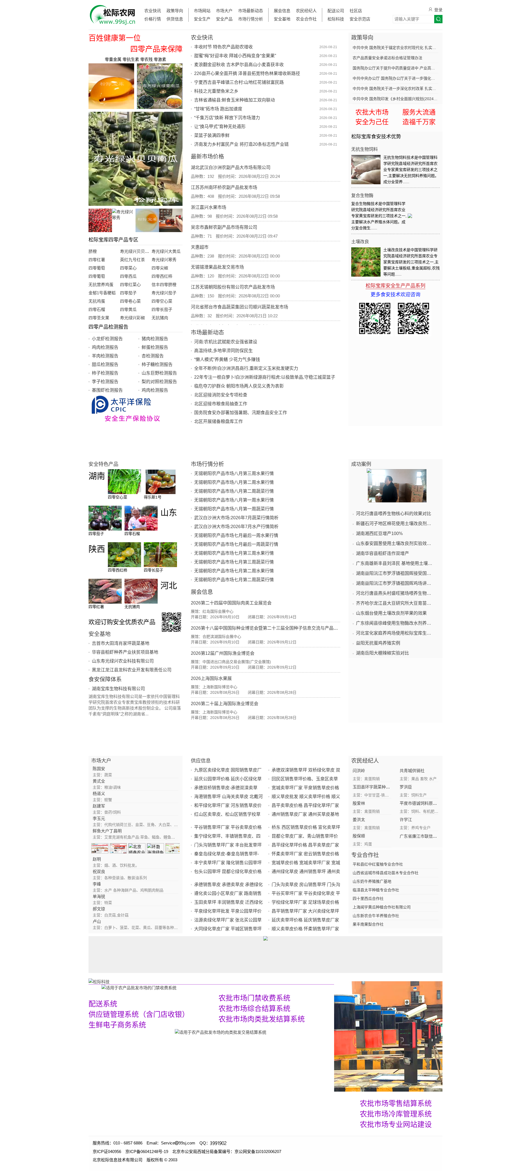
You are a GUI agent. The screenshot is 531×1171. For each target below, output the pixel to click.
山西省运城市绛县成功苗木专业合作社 (385, 873)
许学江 (406, 819)
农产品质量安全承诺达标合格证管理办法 (387, 58)
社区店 (356, 10)
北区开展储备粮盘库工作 (218, 421)
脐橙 (92, 251)
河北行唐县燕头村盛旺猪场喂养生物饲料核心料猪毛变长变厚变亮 (395, 593)
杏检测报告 (153, 356)
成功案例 (361, 464)
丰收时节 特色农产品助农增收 (223, 47)
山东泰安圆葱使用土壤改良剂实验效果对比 (395, 543)
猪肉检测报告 (155, 338)
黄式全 (99, 781)
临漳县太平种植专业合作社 (376, 890)
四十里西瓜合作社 (368, 898)
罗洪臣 (406, 787)
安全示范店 (360, 19)
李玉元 (99, 818)
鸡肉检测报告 (105, 347)
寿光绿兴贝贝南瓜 (136, 251)
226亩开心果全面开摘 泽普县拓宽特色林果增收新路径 (247, 73)
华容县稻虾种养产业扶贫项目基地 (125, 652)
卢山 (97, 921)
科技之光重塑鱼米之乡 (216, 91)
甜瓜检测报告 (105, 364)
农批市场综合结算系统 (254, 1008)
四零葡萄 (96, 268)
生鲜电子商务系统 (117, 1025)
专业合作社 (365, 855)
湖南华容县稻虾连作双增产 (382, 553)
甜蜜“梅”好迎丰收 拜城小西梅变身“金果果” (235, 55)
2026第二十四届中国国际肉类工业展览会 (231, 603)
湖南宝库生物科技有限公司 (118, 688)
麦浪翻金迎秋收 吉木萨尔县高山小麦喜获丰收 (239, 64)
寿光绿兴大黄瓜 (166, 251)
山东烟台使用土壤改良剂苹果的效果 (391, 613)
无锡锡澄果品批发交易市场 (217, 267)
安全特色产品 (103, 464)
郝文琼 (99, 909)
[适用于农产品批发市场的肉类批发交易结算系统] (220, 1032)
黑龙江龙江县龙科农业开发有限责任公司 (131, 670)
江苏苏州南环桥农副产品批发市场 (224, 187)
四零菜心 (128, 268)
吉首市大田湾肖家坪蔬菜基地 (120, 643)
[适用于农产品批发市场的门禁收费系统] (138, 987)
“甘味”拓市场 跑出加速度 (218, 109)
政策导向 (174, 10)
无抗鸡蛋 (96, 301)
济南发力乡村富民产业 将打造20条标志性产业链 (241, 144)
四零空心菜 (162, 301)
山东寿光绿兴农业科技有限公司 (123, 661)
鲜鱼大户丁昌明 (107, 831)
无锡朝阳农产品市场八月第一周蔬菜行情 (234, 509)
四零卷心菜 (130, 301)
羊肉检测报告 (105, 356)
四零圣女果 (98, 317)
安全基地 (282, 19)
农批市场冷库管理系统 (396, 1114)
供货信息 (174, 19)
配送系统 (102, 1004)
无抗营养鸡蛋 (100, 284)
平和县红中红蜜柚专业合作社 (378, 864)
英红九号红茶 (132, 259)
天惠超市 (200, 247)
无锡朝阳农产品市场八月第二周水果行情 (234, 482)
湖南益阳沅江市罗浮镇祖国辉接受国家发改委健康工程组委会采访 (395, 573)
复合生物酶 (362, 195)
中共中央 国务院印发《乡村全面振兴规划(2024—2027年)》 (395, 99)
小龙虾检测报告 (107, 338)
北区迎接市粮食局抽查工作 (220, 403)
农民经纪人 (306, 10)
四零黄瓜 (128, 309)
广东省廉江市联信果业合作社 (427, 836)
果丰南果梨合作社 (368, 924)
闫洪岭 (359, 770)
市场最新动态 (250, 10)
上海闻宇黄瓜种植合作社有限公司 (382, 907)
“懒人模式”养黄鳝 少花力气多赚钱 (227, 359)
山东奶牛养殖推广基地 (372, 881)
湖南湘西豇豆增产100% (379, 533)
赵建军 (99, 806)
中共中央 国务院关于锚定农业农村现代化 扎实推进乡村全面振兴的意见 (395, 47)
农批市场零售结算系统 (396, 1103)
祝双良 (99, 871)
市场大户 (224, 10)
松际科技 (335, 19)
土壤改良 (360, 241)
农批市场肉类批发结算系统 (261, 1019)
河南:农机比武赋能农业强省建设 (225, 341)
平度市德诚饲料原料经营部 (424, 803)
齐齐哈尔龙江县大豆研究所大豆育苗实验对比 (395, 603)
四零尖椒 (160, 268)
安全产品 (224, 19)
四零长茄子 (162, 309)
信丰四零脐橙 (164, 284)
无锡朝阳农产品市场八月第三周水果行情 (234, 473)
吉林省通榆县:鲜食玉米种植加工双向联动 (234, 100)
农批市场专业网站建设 (396, 1124)
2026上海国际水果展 (211, 678)
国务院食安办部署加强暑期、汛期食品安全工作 (240, 412)
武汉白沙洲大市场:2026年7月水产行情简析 (236, 526)
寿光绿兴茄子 (164, 292)
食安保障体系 (105, 679)
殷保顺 (359, 836)
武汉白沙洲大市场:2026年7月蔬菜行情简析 (236, 517)
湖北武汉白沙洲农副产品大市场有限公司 (230, 167)
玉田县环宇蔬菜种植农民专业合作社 (386, 787)
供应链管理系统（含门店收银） (138, 1014)
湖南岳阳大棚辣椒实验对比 (382, 653)
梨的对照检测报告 (159, 381)
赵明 (97, 859)
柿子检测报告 (105, 373)
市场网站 (202, 10)
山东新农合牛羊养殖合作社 (376, 915)
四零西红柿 (162, 276)
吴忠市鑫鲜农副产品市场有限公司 (224, 227)
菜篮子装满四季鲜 (212, 135)
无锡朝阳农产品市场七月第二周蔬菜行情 (234, 579)
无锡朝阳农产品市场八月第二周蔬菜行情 (234, 491)
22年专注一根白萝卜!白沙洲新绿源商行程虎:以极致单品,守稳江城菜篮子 (264, 377)
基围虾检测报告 (107, 390)
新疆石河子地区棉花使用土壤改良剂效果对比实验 (395, 523)
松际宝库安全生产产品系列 (395, 286)
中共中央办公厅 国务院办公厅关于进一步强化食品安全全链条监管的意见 (395, 78)
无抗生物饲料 (364, 149)
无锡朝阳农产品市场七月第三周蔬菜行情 (234, 562)
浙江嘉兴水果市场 (208, 207)
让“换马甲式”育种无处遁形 (220, 126)
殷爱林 (359, 803)
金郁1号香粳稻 (102, 292)
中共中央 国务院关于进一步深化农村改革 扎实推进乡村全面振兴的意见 (395, 88)
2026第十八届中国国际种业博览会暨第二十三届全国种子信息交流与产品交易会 (269, 628)
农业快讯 (152, 10)
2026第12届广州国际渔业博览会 (222, 653)
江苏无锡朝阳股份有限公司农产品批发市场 (233, 287)
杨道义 (99, 793)
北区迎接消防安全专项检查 (220, 395)
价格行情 (152, 19)
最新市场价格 (207, 157)
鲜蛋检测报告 (155, 347)
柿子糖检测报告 (157, 364)
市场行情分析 (250, 19)
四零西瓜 (128, 276)
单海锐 (99, 896)
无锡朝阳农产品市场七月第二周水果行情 (234, 570)
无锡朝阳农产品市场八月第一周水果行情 (234, 500)
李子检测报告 (105, 381)
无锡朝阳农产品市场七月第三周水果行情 (234, 553)
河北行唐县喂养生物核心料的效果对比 (393, 513)
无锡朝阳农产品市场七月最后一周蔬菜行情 (236, 544)
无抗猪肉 (160, 317)
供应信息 (201, 761)
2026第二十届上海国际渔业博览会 (224, 703)
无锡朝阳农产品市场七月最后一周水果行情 (236, 535)
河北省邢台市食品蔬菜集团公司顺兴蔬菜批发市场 (239, 307)
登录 (438, 9)
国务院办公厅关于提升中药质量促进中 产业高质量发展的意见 (395, 68)
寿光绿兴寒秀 (164, 259)
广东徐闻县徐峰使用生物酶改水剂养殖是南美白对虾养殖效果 (395, 623)
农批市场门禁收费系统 (254, 998)
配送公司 (335, 10)
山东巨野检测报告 (159, 373)
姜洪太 (359, 819)
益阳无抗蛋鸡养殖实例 (378, 643)
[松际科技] (211, 981)
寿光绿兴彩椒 (132, 317)
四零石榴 (96, 309)
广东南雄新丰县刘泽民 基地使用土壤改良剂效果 (395, 563)
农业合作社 (306, 19)
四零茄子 (128, 292)
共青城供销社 (412, 770)
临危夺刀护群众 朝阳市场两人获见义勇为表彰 (239, 386)
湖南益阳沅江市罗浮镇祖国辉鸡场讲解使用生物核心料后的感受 (395, 583)
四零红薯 (96, 259)
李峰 (97, 884)
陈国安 (99, 768)
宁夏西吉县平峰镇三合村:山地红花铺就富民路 (239, 82)
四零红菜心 (130, 284)
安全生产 (202, 19)
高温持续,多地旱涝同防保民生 (223, 350)
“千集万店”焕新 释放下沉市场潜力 (227, 117)
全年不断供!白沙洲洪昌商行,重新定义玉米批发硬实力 (246, 368)
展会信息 (282, 10)
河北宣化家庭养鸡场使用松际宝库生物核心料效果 (395, 633)
